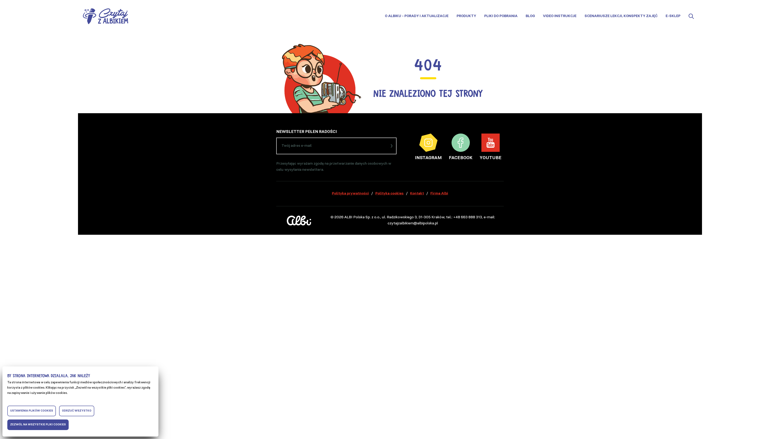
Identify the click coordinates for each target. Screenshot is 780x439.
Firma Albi (439, 194)
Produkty (466, 16)
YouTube (491, 158)
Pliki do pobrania (501, 16)
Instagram (428, 158)
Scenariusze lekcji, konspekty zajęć (621, 16)
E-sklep (673, 16)
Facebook (460, 158)
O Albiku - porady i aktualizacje (416, 16)
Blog (530, 16)
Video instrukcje (559, 16)
